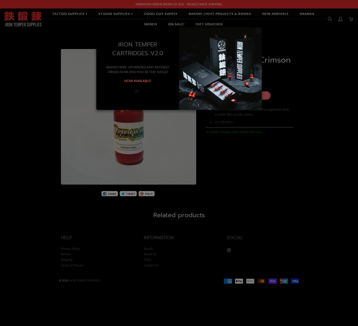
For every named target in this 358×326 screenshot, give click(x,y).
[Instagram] (136, 91)
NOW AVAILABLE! (137, 81)
